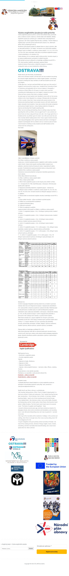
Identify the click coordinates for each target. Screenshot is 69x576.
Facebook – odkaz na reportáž (26, 375)
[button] (34, 6)
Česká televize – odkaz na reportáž (27, 377)
